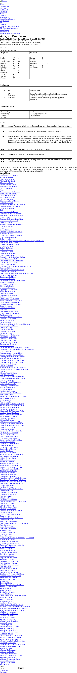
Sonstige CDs (4, 30)
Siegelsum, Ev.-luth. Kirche (8, 558)
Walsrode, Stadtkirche (7, 615)
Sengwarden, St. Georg (7, 556)
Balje (1, 210)
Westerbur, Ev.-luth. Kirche (8, 628)
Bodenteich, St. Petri (6, 233)
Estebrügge (3, 309)
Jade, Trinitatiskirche (6, 395)
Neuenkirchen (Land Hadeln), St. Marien (13, 480)
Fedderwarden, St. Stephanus (9, 313)
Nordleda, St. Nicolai (6, 487)
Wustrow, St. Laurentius (7, 661)
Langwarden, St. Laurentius (9, 433)
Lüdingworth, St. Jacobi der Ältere (11, 422)
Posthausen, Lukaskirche (8, 529)
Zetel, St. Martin (5, 664)
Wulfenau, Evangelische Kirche (10, 659)
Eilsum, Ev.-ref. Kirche (7, 291)
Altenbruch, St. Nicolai (7, 181)
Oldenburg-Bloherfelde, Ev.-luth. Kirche (13, 501)
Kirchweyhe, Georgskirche (8, 409)
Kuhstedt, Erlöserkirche (7, 418)
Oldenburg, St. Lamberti (7, 503)
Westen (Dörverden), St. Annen (10, 626)
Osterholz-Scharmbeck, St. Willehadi (11, 518)
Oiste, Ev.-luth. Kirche (7, 498)
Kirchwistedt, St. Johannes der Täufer (12, 411)
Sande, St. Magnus (6, 548)
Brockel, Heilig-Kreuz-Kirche (9, 244)
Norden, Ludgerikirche (7, 485)
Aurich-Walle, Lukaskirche (8, 194)
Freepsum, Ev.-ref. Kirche (8, 318)
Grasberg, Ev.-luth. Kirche (8, 338)
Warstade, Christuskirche (8, 619)
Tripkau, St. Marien (6, 590)
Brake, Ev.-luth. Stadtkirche (9, 237)
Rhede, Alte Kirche (6, 536)
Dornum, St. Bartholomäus (8, 275)
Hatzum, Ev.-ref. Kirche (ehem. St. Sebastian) (14, 369)
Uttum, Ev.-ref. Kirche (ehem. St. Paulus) (13, 596)
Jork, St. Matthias (5, 402)
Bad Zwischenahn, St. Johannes (10, 206)
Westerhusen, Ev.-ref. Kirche (9, 632)
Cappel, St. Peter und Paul (8, 259)
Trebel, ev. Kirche (5, 588)
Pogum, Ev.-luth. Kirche (7, 527)
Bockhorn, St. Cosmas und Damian (11, 232)
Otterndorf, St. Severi (7, 519)
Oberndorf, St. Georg (7, 491)
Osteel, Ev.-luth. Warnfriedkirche (10, 514)
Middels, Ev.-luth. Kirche (8, 458)
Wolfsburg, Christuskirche (8, 653)
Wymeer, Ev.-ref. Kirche (7, 663)
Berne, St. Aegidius (6, 223)
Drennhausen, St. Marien (8, 277)
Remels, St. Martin (6, 534)
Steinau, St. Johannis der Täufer (10, 572)
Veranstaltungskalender (7, 19)
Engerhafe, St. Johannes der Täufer (11, 304)
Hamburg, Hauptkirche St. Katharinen (12, 360)
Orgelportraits (4, 6)
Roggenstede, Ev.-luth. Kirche (9, 543)
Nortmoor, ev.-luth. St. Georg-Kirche (11, 489)
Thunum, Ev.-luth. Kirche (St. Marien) (12, 585)
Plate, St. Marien (5, 525)
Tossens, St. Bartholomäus (8, 586)
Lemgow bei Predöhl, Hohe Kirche (11, 440)
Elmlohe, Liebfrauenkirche (8, 295)
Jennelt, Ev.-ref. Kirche (7, 398)
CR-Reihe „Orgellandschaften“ (10, 26)
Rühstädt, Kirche (5, 530)
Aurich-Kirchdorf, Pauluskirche (10, 192)
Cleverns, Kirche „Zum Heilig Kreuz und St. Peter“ (16, 266)
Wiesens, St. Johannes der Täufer (10, 646)
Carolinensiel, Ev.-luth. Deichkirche (11, 261)
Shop (1, 22)
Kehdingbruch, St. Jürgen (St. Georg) (12, 404)
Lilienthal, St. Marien (6, 445)
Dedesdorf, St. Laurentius (8, 271)
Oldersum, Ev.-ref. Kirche (8, 509)
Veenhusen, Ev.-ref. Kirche (8, 603)
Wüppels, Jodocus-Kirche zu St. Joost (12, 610)
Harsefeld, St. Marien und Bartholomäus (13, 367)
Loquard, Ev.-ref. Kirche (8, 449)
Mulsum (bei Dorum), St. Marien (10, 469)
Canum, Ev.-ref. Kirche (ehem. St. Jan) (12, 257)
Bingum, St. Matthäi (6, 226)
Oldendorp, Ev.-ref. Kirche (8, 507)
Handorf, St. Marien (6, 366)
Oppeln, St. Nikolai (6, 512)
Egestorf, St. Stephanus (7, 288)
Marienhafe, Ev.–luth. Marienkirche (11, 454)
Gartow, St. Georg (6, 328)
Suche (2, 666)
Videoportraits (4, 17)
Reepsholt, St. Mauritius (7, 532)
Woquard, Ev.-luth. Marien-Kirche (11, 655)
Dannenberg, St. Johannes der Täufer (12, 270)
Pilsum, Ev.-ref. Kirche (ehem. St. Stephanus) (14, 523)
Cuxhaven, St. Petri (6, 268)
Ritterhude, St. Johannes (7, 539)
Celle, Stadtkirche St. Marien (9, 262)
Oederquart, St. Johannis (8, 494)
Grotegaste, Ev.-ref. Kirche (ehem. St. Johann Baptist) (17, 349)
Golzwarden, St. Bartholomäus (10, 335)
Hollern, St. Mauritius (7, 380)
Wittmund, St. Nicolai (7, 652)
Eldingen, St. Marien (6, 293)
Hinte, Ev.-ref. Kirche (7, 375)
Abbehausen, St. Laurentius (9, 175)
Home (2, 4)
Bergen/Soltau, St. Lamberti (9, 221)
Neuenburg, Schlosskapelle (8, 474)
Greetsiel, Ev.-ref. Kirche (8, 340)
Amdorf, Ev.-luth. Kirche (8, 185)
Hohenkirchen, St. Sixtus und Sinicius (12, 376)
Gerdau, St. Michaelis (7, 329)
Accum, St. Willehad (6, 177)
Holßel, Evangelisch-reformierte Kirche (12, 378)
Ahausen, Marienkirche (7, 179)
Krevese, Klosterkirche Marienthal (11, 414)
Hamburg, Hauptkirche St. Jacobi (10, 358)
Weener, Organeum (6, 623)
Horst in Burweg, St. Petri (8, 387)
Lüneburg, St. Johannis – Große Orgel (12, 425)
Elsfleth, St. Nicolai (6, 297)
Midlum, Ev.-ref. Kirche (7, 460)
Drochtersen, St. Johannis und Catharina (12, 280)
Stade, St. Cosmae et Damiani (9, 565)
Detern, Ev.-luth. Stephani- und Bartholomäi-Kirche (16, 273)
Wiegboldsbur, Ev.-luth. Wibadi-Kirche (12, 644)
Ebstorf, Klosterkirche (7, 282)
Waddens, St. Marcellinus (8, 612)
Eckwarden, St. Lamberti (8, 284)
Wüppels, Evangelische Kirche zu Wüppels (13, 608)
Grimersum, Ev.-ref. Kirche (8, 342)
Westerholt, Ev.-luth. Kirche (9, 630)
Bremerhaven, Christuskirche (9, 242)
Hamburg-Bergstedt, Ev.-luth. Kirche (11, 355)
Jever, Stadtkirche (5, 400)
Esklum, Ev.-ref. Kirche (7, 308)
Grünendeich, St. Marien (8, 337)
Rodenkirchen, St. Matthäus (9, 541)
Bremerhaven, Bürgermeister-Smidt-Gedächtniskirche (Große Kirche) (22, 241)
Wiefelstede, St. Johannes (8, 643)
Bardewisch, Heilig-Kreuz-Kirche (10, 213)
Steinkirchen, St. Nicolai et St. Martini (12, 574)
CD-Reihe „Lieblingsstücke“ (9, 28)
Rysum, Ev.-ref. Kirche (7, 547)
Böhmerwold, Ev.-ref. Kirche (9, 201)
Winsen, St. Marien (6, 648)
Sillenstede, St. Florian (7, 559)
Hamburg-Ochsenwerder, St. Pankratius (12, 357)
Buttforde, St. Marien (6, 250)
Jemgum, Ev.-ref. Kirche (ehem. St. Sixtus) (13, 396)
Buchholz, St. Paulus (6, 246)
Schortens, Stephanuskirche (8, 552)
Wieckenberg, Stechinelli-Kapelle (10, 639)
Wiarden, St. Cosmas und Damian (10, 637)
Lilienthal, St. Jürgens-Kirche (9, 443)
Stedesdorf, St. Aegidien (7, 570)
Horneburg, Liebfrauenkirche (9, 385)
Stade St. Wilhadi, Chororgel (9, 563)
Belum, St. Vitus (5, 217)
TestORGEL (4, 581)
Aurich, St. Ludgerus (6, 199)
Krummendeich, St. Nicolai (8, 416)
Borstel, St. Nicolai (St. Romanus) (11, 235)
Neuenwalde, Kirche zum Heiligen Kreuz (13, 481)
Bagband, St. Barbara (7, 208)
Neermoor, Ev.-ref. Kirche (8, 471)
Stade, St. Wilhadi (5, 567)
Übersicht (3, 8)
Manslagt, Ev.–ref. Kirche (8, 452)
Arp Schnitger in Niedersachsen (10, 33)
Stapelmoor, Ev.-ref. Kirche (8, 568)
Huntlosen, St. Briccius (7, 391)
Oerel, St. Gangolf (6, 496)
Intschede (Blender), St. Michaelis (10, 393)
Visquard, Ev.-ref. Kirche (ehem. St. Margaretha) (15, 606)
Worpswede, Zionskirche (8, 657)
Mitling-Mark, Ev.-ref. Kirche (9, 463)
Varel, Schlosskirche (6, 599)
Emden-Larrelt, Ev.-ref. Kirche (9, 299)
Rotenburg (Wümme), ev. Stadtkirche (12, 545)
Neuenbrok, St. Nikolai (7, 472)
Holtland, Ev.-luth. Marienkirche (10, 382)
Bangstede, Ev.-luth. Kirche (9, 212)
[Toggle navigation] (1, 3)
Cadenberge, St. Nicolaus (8, 253)
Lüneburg (3, 15)
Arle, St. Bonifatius (6, 188)
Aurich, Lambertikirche (7, 197)
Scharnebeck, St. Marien (8, 550)
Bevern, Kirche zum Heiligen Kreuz (11, 224)
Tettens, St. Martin (6, 583)
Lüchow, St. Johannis (7, 420)
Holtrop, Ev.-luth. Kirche (8, 384)
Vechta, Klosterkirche (7, 601)
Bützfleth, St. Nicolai (6, 203)
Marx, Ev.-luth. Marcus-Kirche (10, 456)
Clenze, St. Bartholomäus (8, 264)
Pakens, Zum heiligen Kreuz (9, 521)
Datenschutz (4, 670)
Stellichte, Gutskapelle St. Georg (10, 576)
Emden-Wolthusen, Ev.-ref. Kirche (11, 300)
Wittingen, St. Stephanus (8, 650)
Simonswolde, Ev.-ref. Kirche (9, 561)
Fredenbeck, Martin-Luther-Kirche (11, 317)
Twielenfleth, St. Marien (7, 592)
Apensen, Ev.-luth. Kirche (8, 186)
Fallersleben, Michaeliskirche (9, 311)
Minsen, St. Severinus (7, 462)
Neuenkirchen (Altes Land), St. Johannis (13, 478)
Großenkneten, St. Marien (8, 344)
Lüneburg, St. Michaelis (7, 427)
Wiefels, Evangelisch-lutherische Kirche (12, 641)
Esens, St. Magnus (6, 306)
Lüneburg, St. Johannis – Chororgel (11, 424)
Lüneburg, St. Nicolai (7, 429)
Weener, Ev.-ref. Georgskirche (9, 621)
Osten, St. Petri (5, 516)
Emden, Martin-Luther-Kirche (9, 302)
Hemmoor (3, 371)
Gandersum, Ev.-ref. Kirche (9, 326)
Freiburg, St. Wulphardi (7, 320)
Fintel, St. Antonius (6, 315)
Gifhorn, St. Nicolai (6, 333)
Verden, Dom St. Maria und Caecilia (11, 605)
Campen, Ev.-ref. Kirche (8, 255)
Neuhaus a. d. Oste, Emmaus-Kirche (11, 483)
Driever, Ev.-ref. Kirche (7, 279)
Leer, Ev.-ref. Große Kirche (8, 438)
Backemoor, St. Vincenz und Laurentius (12, 204)
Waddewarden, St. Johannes (9, 614)
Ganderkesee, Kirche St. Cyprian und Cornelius (15, 324)
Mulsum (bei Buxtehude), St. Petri (11, 467)
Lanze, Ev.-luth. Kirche (7, 434)
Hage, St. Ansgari (5, 351)
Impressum (3, 672)
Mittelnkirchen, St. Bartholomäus (10, 465)
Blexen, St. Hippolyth (7, 230)
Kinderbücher (4, 31)
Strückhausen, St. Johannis (8, 577)
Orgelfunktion (4, 21)
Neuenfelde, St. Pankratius (8, 476)
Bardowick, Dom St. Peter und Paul (11, 215)
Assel (2, 190)
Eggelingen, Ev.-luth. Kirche (9, 290)
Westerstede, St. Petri (6, 634)
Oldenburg (3, 12)
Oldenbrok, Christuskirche (8, 500)
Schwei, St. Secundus (7, 554)
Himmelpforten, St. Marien (8, 373)
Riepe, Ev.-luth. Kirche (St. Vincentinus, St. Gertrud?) (17, 538)
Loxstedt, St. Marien (6, 451)
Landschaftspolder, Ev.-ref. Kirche (11, 431)
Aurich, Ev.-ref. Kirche (7, 195)
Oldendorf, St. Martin (7, 505)
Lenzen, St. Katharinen (7, 442)
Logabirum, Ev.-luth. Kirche (9, 447)
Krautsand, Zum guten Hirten (9, 413)
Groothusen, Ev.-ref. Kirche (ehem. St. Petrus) (14, 347)
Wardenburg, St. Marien (7, 617)
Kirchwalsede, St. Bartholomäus (10, 407)
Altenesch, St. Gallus (6, 183)
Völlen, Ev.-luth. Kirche (7, 597)
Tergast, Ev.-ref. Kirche (7, 579)
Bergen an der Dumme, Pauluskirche (11, 219)
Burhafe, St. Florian (6, 248)
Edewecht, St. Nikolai (7, 286)
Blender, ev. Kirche (6, 228)
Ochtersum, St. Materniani (8, 492)
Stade (2, 13)
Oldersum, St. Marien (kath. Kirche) (11, 510)
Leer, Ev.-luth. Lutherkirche (9, 436)
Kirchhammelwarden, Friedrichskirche (12, 405)
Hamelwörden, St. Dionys (8, 364)
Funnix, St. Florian (6, 322)
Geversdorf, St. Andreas (7, 331)
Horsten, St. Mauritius (7, 389)
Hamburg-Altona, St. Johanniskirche (11, 353)
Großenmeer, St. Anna (7, 346)
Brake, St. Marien (5, 239)
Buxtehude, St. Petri (6, 252)
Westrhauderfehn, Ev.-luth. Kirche (11, 635)
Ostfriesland (4, 10)
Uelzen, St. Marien (6, 594)
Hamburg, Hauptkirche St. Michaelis (11, 362)
